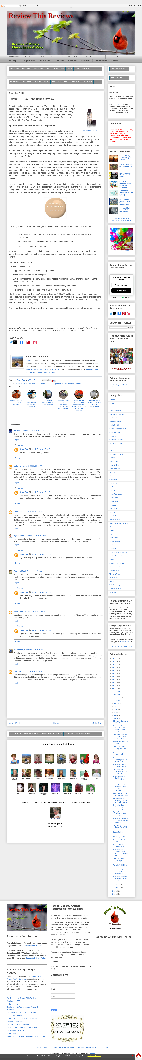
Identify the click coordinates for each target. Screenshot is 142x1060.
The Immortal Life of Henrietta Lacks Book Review (120, 736)
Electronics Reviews (116, 454)
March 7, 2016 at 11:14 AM (31, 571)
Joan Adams (19, 612)
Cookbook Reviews (116, 439)
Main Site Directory (15, 733)
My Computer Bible (120, 837)
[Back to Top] (138, 1056)
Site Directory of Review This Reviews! (22, 998)
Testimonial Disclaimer (16, 1030)
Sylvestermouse (30, 57)
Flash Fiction (113, 461)
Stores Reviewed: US (116, 563)
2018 (114, 682)
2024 (114, 664)
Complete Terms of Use (31, 946)
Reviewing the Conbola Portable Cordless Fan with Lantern (63, 404)
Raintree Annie (45, 61)
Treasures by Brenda (115, 57)
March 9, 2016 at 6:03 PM (32, 671)
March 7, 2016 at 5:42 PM (41, 630)
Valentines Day (114, 585)
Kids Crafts (113, 508)
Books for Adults (115, 421)
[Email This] (43, 380)
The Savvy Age (14, 61)
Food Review (114, 465)
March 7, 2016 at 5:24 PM (41, 492)
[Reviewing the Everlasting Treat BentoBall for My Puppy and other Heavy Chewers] (78, 398)
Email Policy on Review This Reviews (22, 1018)
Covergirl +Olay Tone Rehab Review (120, 846)
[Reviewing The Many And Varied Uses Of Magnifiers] (94, 398)
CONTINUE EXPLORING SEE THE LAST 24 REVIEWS (121, 219)
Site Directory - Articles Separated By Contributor (26, 1036)
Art (110, 407)
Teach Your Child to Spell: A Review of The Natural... (120, 872)
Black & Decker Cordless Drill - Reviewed (16, 402)
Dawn (53, 57)
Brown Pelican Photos (118, 833)
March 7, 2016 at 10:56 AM (38, 536)
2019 (114, 679)
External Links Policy (15, 1021)
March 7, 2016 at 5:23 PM (41, 449)
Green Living (113, 479)
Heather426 (19, 430)
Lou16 (101, 57)
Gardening (55, 68)
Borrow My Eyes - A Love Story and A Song (126, 157)
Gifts (62, 68)
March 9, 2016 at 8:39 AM (37, 650)
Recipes (69, 68)
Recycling (112, 548)
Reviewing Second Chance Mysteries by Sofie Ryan (120, 807)
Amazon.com (124, 641)
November (118, 694)
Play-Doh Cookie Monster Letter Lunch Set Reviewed (125, 184)
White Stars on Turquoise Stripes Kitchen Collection (126, 193)
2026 (114, 658)
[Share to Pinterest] (49, 380)
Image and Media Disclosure (18, 1024)
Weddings (112, 592)
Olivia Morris (90, 57)
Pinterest (29, 369)
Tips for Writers (75, 81)
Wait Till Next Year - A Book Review (126, 165)
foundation (36, 384)
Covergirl (18, 384)
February (117, 884)
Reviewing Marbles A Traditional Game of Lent (120, 878)
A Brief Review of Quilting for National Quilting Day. (120, 779)
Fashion (112, 458)
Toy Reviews (27, 81)
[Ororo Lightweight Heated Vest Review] (31, 398)
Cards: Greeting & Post (117, 429)
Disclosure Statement (94, 1056)
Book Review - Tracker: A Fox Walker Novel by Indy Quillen (125, 201)
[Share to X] (45, 380)
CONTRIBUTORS (14, 57)
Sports (59, 81)
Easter (111, 450)
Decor (47, 68)
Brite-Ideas (78, 57)
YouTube (55, 369)
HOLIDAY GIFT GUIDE (121, 251)
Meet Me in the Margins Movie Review (125, 175)
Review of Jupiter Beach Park (119, 754)
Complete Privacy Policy (36, 958)
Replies (20, 445)
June (116, 709)
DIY (110, 447)
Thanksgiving (114, 570)
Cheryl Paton (85, 61)
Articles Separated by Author (63, 1047)
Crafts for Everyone (116, 443)
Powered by (116, 297)
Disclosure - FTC (13, 1001)
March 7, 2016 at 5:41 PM (41, 592)
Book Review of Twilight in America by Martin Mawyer (120, 800)
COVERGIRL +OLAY (90, 131)
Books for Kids (114, 425)
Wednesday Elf (65, 57)
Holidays (46, 81)
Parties (111, 530)
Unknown (18, 466)
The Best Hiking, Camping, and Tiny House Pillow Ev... (120, 771)
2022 (114, 670)
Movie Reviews (26, 68)
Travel (77, 68)
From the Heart (87, 81)
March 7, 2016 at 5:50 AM (34, 430)
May (115, 712)
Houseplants (113, 505)
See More (13, 85)
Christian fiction (114, 432)
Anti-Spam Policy (13, 1004)
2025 (114, 661)
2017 (114, 685)
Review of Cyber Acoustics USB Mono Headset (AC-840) (119, 728)
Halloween (113, 483)
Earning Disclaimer (14, 1015)
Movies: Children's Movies (118, 523)
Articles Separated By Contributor (106, 61)
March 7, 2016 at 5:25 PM (41, 554)
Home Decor (113, 498)
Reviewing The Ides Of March (120, 841)
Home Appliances (115, 494)
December (118, 691)
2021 (114, 673)
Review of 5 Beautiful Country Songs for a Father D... (120, 820)
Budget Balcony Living (46, 372)
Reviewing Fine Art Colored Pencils (119, 765)
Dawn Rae (30, 361)
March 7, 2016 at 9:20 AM (33, 466)
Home (56, 723)
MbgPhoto (43, 57)
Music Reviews (38, 68)
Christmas (113, 436)
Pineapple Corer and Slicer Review (120, 722)
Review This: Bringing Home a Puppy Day (120, 759)
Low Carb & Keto (115, 516)
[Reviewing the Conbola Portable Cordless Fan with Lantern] (63, 398)
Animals (112, 400)
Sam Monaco (59, 61)
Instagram (44, 369)
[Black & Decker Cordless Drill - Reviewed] (16, 398)
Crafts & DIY (37, 81)
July (115, 706)
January (117, 887)
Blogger (92, 1053)
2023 (114, 667)
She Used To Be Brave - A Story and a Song (125, 209)
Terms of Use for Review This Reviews (22, 1027)
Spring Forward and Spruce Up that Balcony (120, 813)
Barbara (17, 571)
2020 (114, 676)
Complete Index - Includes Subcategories (77, 733)
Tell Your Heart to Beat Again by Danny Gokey (119, 860)
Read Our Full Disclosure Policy (120, 646)
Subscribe (121, 291)
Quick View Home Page (31, 733)
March (116, 718)
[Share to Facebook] (47, 380)
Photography (85, 68)
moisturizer (45, 384)
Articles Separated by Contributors (51, 733)
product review (61, 384)
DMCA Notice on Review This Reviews (22, 1012)
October (117, 697)
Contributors (117, 104)
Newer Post (14, 723)
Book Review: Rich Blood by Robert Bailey (47, 402)
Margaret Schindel (30, 61)
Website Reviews (115, 588)
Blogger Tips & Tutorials (117, 414)
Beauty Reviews (15, 72)
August (116, 703)
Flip (54, 381)
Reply (16, 440)
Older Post (97, 723)
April (115, 715)
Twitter (36, 369)
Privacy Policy (12, 1033)
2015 (114, 891)
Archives (112, 403)
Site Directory (45, 1047)
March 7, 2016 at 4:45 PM (35, 612)
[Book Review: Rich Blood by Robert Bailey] (47, 398)
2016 (114, 688)
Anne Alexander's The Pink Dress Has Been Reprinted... (119, 787)
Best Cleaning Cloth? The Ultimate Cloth (120, 794)
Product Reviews (15, 81)
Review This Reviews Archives (120, 556)
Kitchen (112, 512)
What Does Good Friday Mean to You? (119, 748)
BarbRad (17, 671)
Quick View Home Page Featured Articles (92, 1047)
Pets (53, 81)
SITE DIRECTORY (116, 77)
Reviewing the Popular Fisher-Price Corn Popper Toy (120, 852)
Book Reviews (14, 68)
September (118, 700)
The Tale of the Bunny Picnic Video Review (120, 827)
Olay (52, 384)
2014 (114, 894)
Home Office (113, 501)
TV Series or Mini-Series (118, 567)
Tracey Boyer (72, 61)
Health (66, 81)
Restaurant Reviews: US (118, 552)
